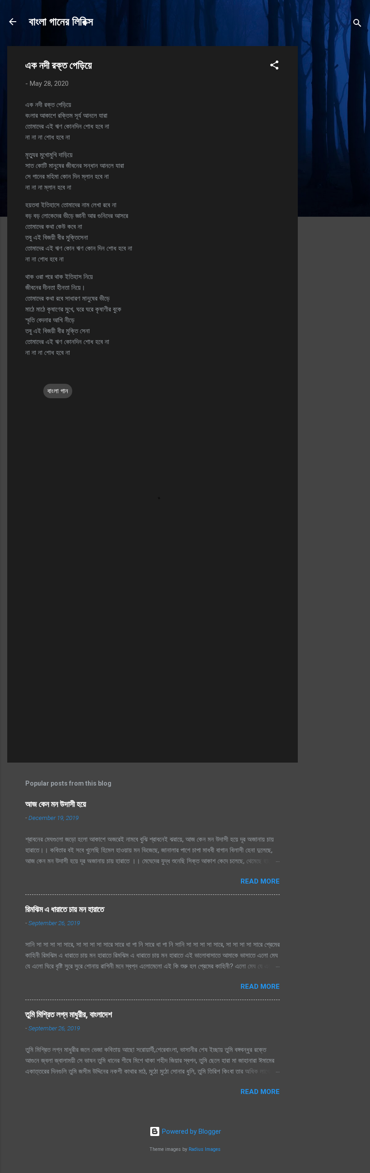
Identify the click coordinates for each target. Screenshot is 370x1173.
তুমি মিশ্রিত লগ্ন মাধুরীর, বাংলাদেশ (68, 1014)
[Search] (357, 24)
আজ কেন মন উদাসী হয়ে (55, 804)
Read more (260, 881)
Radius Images (205, 1149)
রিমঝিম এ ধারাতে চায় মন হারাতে (64, 909)
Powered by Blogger (190, 1131)
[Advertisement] (334, 181)
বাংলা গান (57, 391)
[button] (274, 67)
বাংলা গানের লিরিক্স (61, 21)
